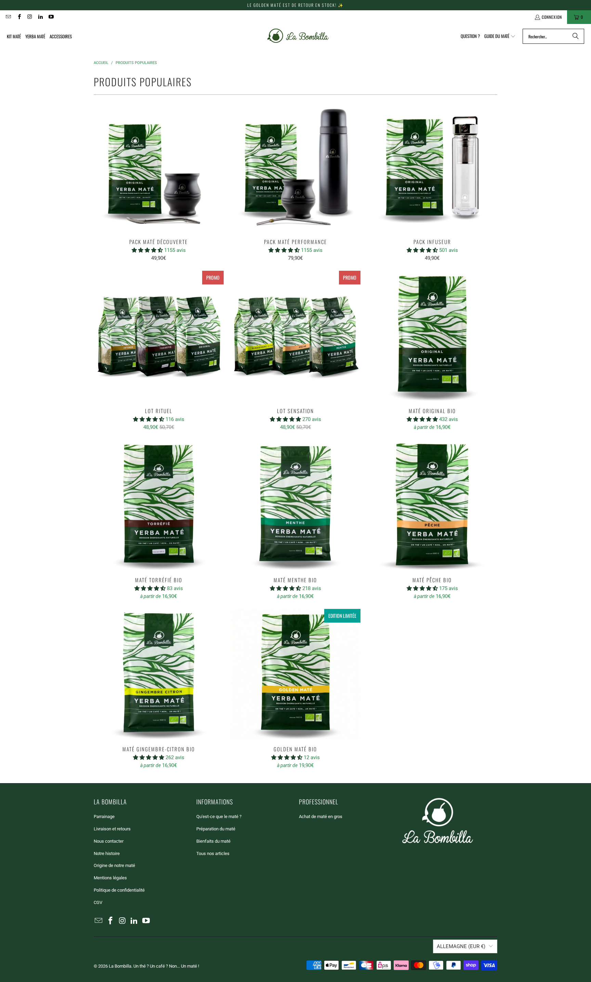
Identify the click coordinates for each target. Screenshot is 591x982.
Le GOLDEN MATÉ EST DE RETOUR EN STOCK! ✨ (295, 5)
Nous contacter (108, 841)
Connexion (552, 17)
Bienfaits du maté (213, 841)
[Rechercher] (575, 36)
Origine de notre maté (114, 865)
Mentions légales (110, 877)
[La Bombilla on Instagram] (29, 17)
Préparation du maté (215, 828)
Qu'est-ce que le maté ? (218, 816)
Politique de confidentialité (119, 890)
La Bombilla (120, 966)
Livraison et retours (112, 828)
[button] (500, 36)
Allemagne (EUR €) (461, 946)
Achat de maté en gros (320, 816)
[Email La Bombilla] (8, 17)
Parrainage (104, 816)
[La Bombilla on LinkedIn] (40, 17)
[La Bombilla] (297, 36)
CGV (98, 902)
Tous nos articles (212, 853)
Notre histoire (107, 853)
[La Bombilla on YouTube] (51, 17)
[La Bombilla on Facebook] (19, 17)
